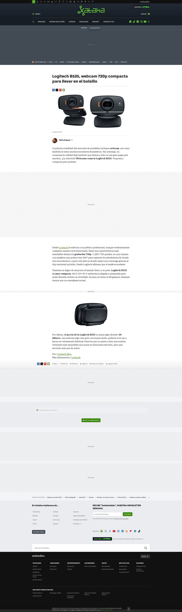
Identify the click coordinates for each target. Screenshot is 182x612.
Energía (55, 516)
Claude (91, 497)
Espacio (76, 512)
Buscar (146, 548)
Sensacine (70, 566)
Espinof (69, 569)
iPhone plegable (70, 497)
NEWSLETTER (108, 21)
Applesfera (36, 572)
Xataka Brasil (37, 596)
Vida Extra (53, 569)
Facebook (53, 90)
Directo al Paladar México (90, 594)
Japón (104, 62)
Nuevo (144, 14)
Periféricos (64, 364)
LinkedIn (135, 530)
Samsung (56, 520)
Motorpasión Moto (108, 569)
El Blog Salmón (141, 566)
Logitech (63, 247)
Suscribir (127, 514)
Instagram (141, 21)
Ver (92, 420)
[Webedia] (38, 555)
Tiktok (134, 21)
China (50, 62)
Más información (106, 610)
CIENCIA (72, 21)
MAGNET (95, 21)
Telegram (137, 21)
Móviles (35, 516)
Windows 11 (77, 524)
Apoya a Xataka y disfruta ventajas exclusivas (128, 539)
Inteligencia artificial (80, 520)
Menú (37, 14)
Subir (144, 556)
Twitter (148, 21)
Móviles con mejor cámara (106, 497)
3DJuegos (53, 566)
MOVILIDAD (83, 21)
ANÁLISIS (41, 21)
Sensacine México (73, 593)
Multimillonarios (94, 62)
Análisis (55, 512)
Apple (35, 520)
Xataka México (37, 593)
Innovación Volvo (95, 28)
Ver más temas (38, 532)
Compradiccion (124, 572)
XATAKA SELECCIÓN (57, 21)
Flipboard (60, 90)
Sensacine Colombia (70, 596)
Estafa (62, 62)
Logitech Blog (64, 354)
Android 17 (82, 497)
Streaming (36, 512)
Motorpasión (106, 566)
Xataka (91, 10)
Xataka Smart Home (37, 576)
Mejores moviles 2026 (54, 497)
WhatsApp (130, 21)
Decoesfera (123, 569)
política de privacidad (121, 519)
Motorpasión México (106, 594)
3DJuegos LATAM (55, 593)
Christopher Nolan (73, 62)
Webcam (75, 364)
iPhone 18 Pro (122, 497)
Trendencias (123, 566)
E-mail (63, 90)
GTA (116, 62)
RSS (126, 530)
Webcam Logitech (97, 364)
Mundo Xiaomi (37, 580)
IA (56, 62)
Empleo (55, 524)
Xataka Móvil (37, 569)
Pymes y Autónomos (140, 570)
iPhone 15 (124, 62)
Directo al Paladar (90, 566)
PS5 (111, 62)
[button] (65, 140)
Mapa (84, 62)
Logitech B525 (112, 364)
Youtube (145, 21)
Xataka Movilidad (79, 516)
